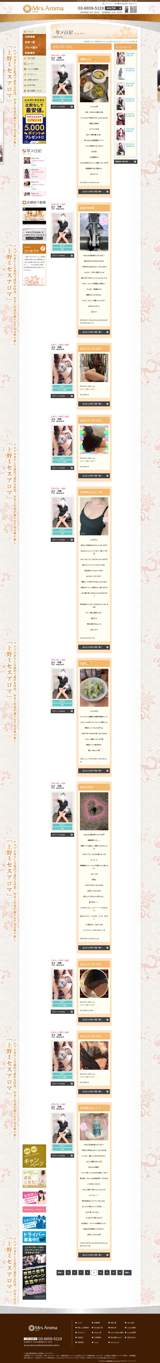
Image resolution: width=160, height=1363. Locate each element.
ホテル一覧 (97, 1332)
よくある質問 (131, 1332)
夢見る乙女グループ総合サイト (34, 1209)
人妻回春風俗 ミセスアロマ (113, 1361)
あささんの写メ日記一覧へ (92, 191)
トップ (80, 1322)
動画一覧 (113, 1327)
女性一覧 (113, 1322)
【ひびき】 (34, 176)
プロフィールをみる (58, 106)
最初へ (60, 1273)
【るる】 (34, 165)
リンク (96, 1342)
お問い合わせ (131, 1337)
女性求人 (80, 1337)
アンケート (81, 1332)
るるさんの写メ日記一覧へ (92, 404)
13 (120, 1273)
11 (107, 1273)
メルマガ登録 (131, 1327)
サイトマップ (108, 3)
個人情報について (116, 1337)
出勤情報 (97, 1322)
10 (101, 1273)
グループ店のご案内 (117, 1332)
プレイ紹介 (130, 1322)
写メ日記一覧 (98, 1327)
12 (113, 1273)
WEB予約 (111, 8)
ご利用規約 (97, 1337)
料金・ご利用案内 (83, 1327)
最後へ (127, 1273)
